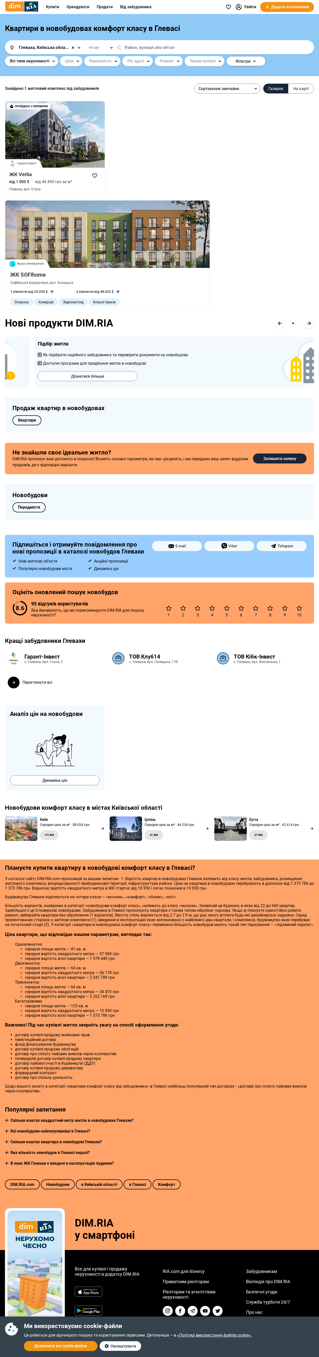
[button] (6, 1120)
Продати (105, 6)
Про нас (254, 1312)
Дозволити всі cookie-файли (60, 1346)
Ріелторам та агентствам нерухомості (189, 1294)
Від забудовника (136, 6)
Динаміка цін (54, 780)
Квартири (27, 420)
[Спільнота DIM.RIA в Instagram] (168, 1311)
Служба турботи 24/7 (268, 1302)
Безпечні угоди (261, 1291)
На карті (301, 88)
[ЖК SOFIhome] (107, 234)
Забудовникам (261, 1271)
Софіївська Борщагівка (29, 283)
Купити (52, 6)
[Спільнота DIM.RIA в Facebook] (180, 1311)
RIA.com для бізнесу (184, 1271)
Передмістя (29, 507)
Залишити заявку (279, 458)
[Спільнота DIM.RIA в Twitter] (218, 1311)
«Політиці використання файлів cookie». (214, 1335)
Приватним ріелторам (186, 1281)
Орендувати (78, 6)
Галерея (275, 88)
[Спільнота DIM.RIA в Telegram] (193, 1311)
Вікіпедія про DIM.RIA (268, 1281)
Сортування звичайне (218, 88)
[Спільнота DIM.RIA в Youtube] (205, 1311)
